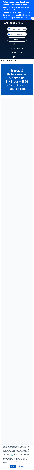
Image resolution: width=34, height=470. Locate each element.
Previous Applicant (18, 52)
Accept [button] (13, 466)
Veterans (18, 57)
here (25, 18)
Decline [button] (21, 466)
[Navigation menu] (29, 23)
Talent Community (18, 48)
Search (17, 39)
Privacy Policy (10, 455)
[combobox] (17, 29)
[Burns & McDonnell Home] (13, 23)
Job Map (18, 44)
